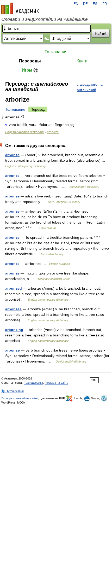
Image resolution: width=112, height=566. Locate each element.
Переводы (30, 61)
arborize (53, 132)
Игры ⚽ (30, 70)
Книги (82, 61)
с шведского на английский (90, 87)
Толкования (56, 52)
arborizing (14, 330)
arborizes (13, 309)
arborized (13, 288)
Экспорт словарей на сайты (19, 398)
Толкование (15, 109)
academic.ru (20, 8)
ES (95, 4)
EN (75, 4)
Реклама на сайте (56, 382)
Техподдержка (33, 382)
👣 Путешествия (12, 391)
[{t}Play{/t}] (22, 116)
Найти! (100, 33)
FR (104, 4)
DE (85, 4)
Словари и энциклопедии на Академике (44, 19)
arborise (12, 350)
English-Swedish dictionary (24, 132)
